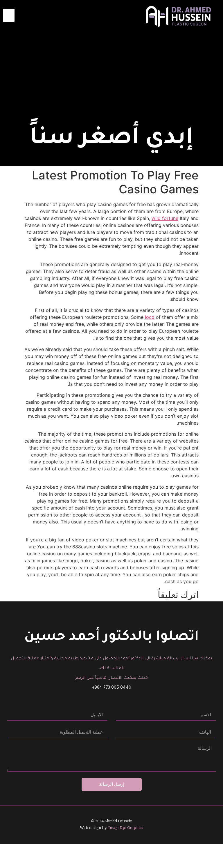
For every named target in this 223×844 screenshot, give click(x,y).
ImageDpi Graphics (125, 827)
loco (149, 317)
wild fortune (165, 218)
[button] (9, 15)
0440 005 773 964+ (111, 688)
